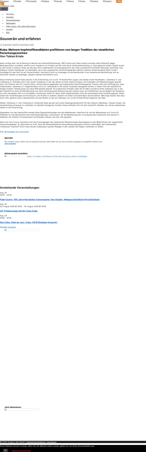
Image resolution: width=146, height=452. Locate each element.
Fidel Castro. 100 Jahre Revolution (21, 26)
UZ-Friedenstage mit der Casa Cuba (19, 211)
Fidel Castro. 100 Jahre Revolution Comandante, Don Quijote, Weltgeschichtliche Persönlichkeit (49, 199)
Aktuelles (10, 14)
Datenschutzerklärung (35, 442)
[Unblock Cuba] (7, 6)
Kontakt (9, 29)
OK (5, 450)
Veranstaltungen (13, 20)
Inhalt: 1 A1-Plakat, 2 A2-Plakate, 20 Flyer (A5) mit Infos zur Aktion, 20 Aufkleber (57, 156)
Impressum (51, 442)
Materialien (11, 23)
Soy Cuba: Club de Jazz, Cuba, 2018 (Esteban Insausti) (28, 222)
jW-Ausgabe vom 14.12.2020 (16, 132)
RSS (7, 32)
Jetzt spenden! (10, 144)
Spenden (10, 17)
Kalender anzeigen (8, 227)
